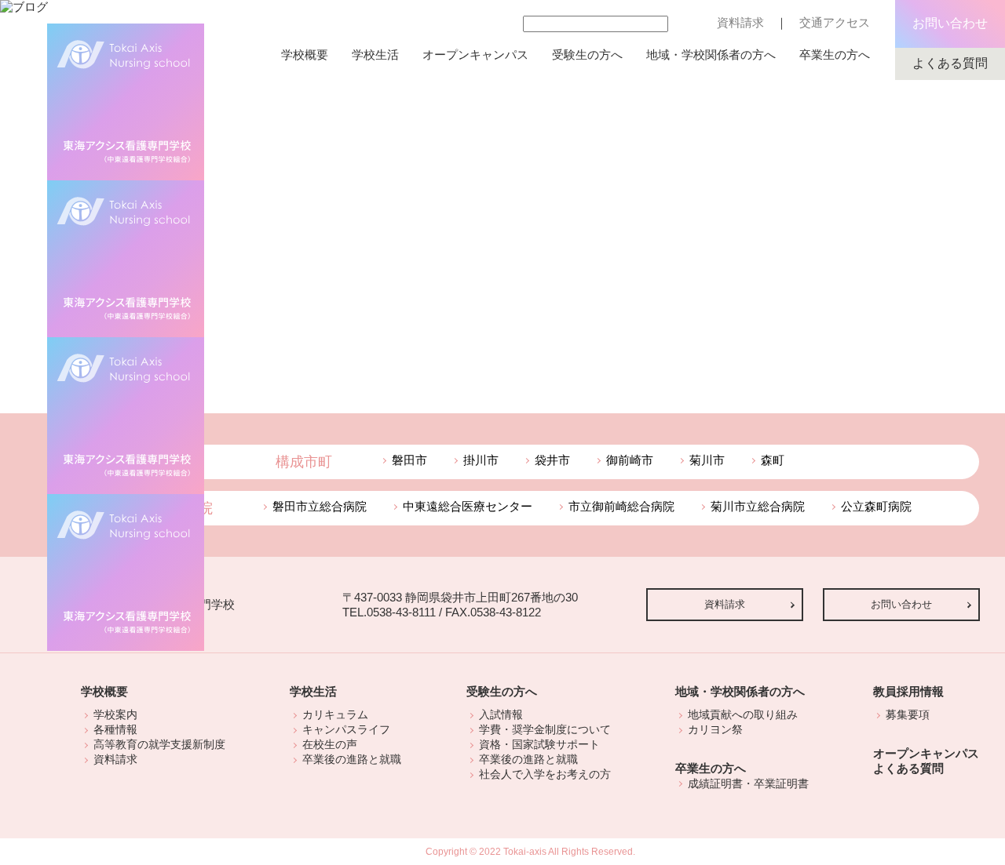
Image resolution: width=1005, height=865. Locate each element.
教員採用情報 (908, 691)
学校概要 (304, 54)
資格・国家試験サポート (539, 744)
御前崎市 (629, 460)
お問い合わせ (950, 23)
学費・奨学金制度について (545, 729)
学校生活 (375, 54)
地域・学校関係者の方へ (711, 54)
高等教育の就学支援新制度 (159, 744)
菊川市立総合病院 (758, 506)
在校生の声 (329, 744)
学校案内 (115, 714)
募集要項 (908, 714)
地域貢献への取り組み (743, 714)
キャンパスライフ (346, 729)
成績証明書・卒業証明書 (748, 783)
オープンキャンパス (475, 54)
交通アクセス (834, 22)
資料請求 (740, 22)
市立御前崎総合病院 (621, 506)
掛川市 (481, 460)
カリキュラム (335, 714)
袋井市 (552, 460)
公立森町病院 (876, 506)
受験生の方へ (587, 54)
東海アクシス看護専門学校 (125, 572)
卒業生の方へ (834, 54)
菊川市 (707, 460)
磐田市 (409, 460)
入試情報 (501, 714)
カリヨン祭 (715, 729)
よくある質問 (950, 63)
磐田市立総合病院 (319, 506)
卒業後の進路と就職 (351, 759)
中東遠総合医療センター (467, 506)
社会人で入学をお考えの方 (545, 774)
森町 (772, 460)
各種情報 (115, 729)
